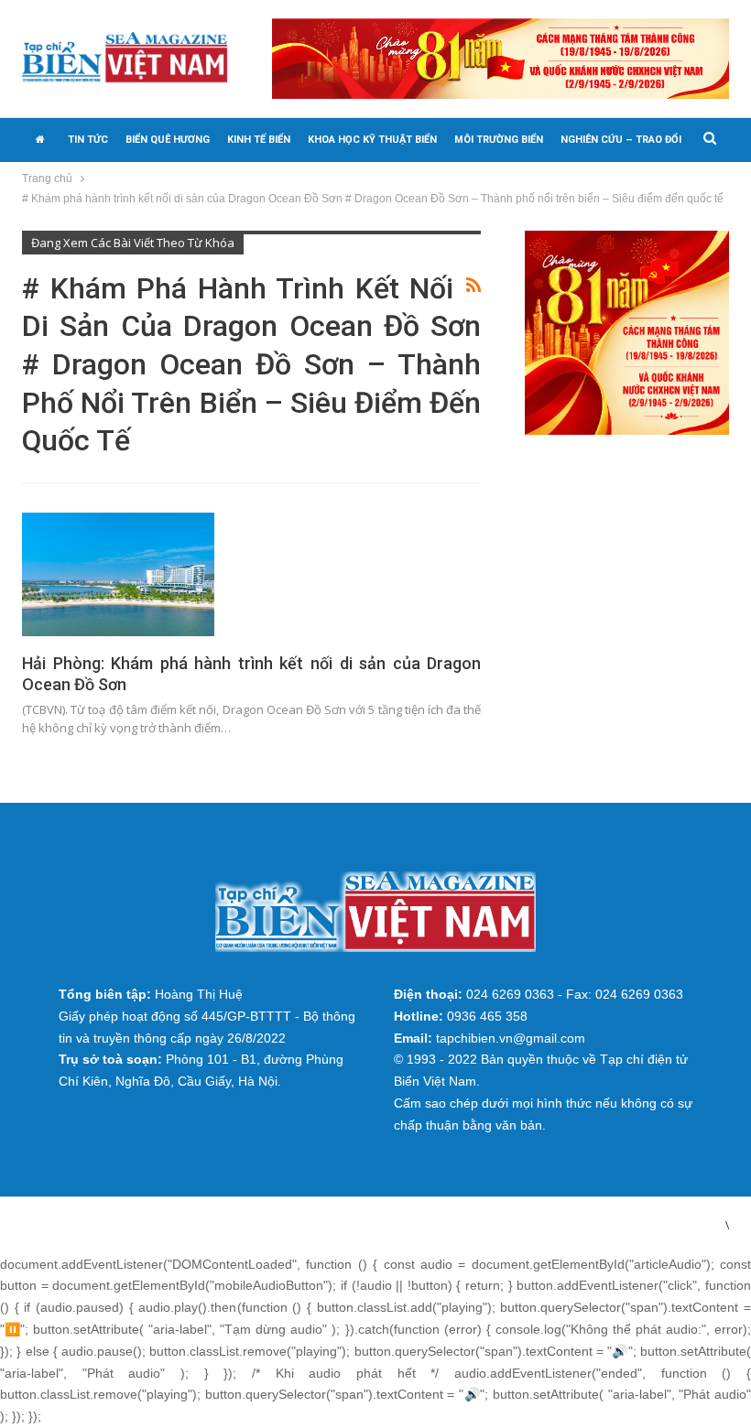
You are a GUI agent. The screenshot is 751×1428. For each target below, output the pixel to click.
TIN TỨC (88, 140)
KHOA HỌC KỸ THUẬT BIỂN (372, 140)
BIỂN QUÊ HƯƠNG (167, 140)
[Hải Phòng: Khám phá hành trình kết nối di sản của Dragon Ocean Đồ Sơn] (118, 574)
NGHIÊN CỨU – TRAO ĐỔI (621, 140)
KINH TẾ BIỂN (258, 140)
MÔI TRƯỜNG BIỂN (498, 140)
